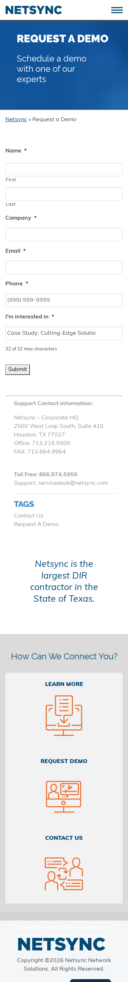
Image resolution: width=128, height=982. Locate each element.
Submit (17, 369)
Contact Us (28, 516)
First (11, 180)
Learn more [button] (26, 945)
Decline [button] (37, 963)
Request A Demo (36, 524)
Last (11, 204)
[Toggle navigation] (119, 9)
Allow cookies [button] (91, 963)
